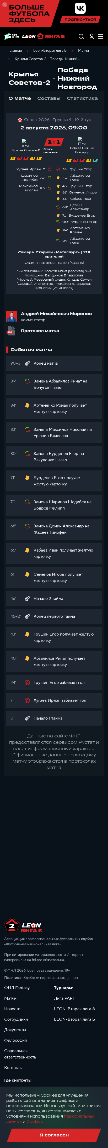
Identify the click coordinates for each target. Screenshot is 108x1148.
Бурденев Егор (82, 215)
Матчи (83, 50)
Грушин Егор (80, 169)
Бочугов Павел (48, 387)
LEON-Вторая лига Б (74, 1019)
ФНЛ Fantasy (17, 987)
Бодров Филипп (49, 508)
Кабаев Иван (80, 199)
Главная (15, 50)
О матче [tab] (19, 98)
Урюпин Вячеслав (51, 435)
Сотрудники (16, 1019)
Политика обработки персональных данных (41, 978)
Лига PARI (64, 998)
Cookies (34, 1121)
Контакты (13, 1067)
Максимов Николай (28, 188)
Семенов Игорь (83, 192)
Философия (15, 1040)
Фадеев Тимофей (50, 532)
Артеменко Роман (80, 230)
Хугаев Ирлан (29, 169)
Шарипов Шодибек (29, 178)
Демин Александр (79, 207)
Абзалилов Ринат (80, 178)
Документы (15, 1029)
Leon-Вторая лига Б (50, 50)
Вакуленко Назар (50, 460)
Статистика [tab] (82, 98)
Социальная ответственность (20, 1054)
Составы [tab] (49, 98)
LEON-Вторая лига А (74, 1008)
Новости (12, 1008)
